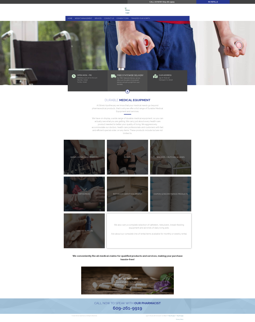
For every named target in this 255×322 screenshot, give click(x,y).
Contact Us (109, 18)
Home (70, 18)
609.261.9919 (172, 315)
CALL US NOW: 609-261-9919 (161, 2)
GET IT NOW (127, 285)
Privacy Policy (179, 319)
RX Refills (213, 2)
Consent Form (122, 18)
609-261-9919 (127, 308)
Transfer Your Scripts (140, 18)
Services (98, 18)
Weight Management (83, 18)
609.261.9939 (180, 315)
